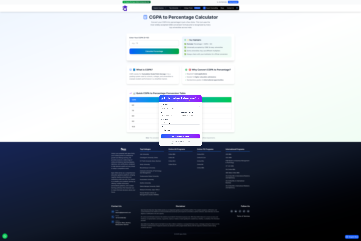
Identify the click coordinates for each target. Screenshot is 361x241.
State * (163, 126)
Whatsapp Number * (187, 112)
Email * (163, 112)
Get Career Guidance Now (180, 136)
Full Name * (164, 104)
